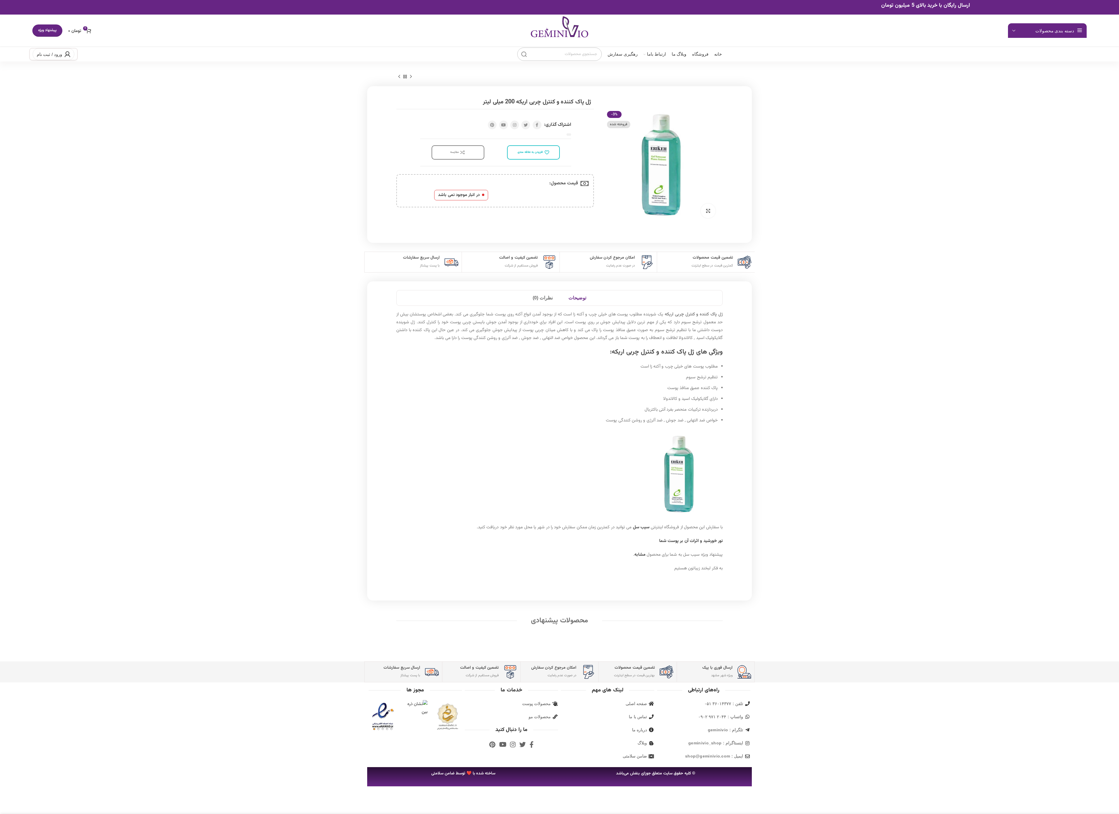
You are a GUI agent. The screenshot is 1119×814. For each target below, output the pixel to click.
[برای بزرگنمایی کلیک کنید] (708, 211)
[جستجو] (524, 54)
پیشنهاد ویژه (47, 30)
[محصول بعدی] (399, 77)
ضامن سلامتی (443, 773)
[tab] (577, 298)
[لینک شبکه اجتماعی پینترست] (492, 125)
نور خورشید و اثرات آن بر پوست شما (691, 541)
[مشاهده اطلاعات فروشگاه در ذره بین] (415, 707)
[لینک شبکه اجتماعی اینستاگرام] (514, 125)
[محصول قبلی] (411, 77)
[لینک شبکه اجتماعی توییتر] (525, 125)
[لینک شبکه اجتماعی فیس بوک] (537, 125)
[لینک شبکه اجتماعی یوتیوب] (503, 125)
